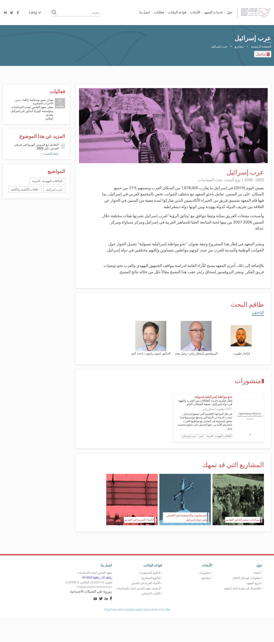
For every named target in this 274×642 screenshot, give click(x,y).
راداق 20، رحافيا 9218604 (97, 578)
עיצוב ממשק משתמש (137, 610)
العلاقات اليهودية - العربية (219, 436)
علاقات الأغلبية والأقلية (25, 189)
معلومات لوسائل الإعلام (246, 578)
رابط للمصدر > (50, 154)
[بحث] (54, 12)
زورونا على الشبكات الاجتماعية (91, 591)
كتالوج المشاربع (151, 578)
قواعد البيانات (153, 565)
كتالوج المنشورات (149, 573)
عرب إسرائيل (189, 436)
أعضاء (256, 573)
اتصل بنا (144, 12)
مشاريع (239, 46)
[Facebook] (17, 13)
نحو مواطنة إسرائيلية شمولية (213, 396)
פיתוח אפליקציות (113, 610)
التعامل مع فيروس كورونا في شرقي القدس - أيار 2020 (36, 146)
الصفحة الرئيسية (261, 46)
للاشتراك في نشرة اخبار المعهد (242, 588)
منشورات (204, 573)
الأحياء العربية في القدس (145, 583)
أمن (201, 436)
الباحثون (258, 312)
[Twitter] (11, 13)
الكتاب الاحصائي (150, 594)
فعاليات (159, 12)
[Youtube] (5, 13)
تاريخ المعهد (253, 583)
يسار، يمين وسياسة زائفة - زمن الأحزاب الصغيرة (34, 102)
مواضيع (206, 578)
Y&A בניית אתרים (160, 610)
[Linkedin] (106, 599)
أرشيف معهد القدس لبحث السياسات (138, 588)
